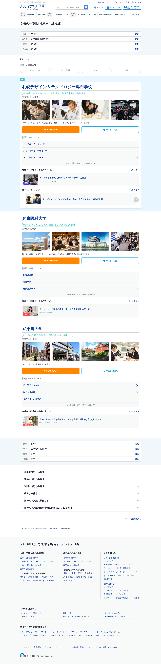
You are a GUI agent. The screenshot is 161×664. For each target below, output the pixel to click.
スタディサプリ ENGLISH (76, 632)
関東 (36, 577)
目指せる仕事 (35, 70)
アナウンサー (109, 568)
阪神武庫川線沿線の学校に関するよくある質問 (48, 507)
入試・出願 (135, 14)
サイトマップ (111, 2)
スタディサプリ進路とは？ (30, 613)
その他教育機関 (105, 14)
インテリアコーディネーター (115, 572)
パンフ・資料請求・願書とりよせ (77, 647)
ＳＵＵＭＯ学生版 (75, 635)
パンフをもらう (51, 129)
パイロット (108, 590)
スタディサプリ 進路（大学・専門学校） (34, 528)
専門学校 (92, 14)
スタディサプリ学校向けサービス (33, 635)
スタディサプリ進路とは (95, 2)
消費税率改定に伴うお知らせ (116, 616)
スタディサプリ (56, 632)
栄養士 (136, 598)
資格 (95, 70)
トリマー (135, 572)
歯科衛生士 (108, 579)
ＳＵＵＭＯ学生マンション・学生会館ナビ (102, 635)
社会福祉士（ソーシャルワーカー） (121, 575)
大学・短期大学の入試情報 (30, 565)
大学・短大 (81, 14)
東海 (51, 577)
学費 (126, 70)
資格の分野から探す (34, 479)
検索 (86, 7)
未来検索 (31, 14)
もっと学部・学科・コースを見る (79, 163)
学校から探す (54, 528)
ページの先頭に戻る (133, 519)
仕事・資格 (57, 14)
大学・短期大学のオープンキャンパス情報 (37, 562)
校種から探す (31, 493)
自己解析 (41, 14)
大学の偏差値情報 (27, 569)
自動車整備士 (125, 568)
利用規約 (37, 647)
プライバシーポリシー (52, 647)
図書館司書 (108, 594)
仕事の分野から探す (34, 472)
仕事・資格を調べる (111, 558)
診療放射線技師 (122, 598)
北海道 (22, 577)
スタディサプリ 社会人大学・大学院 (105, 632)
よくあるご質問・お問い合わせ (129, 2)
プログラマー (123, 594)
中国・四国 (37, 580)
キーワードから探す (112, 613)
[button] (136, 199)
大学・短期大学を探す (29, 558)
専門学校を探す (69, 558)
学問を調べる (109, 584)
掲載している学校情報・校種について (77, 616)
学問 (66, 14)
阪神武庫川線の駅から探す (37, 500)
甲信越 (44, 577)
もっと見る (133, 170)
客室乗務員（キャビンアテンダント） (119, 564)
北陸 (22, 580)
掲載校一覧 (66, 613)
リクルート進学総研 (57, 635)
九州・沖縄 (49, 580)
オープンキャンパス (121, 14)
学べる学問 (65, 70)
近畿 (28, 580)
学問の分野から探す (34, 486)
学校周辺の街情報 (27, 616)
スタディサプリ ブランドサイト (33, 632)
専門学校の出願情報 (71, 565)
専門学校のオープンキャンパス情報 (77, 562)
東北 (30, 577)
